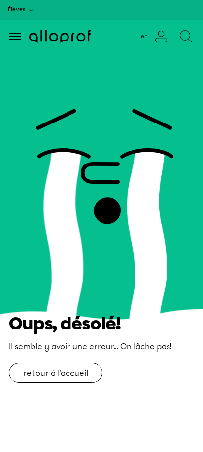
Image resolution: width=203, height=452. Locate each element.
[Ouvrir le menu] (15, 36)
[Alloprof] (60, 36)
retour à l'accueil (55, 373)
